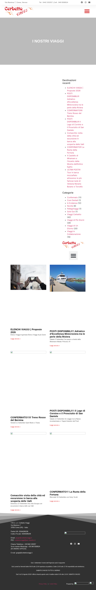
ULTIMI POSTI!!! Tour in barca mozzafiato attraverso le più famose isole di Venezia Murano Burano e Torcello (75, 178)
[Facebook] (82, 2)
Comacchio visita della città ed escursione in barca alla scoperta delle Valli (75, 138)
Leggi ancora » (15, 339)
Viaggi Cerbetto (74, 214)
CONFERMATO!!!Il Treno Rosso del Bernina (74, 113)
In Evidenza (72, 203)
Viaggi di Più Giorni (75, 220)
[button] (87, 11)
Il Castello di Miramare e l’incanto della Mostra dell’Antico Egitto (75, 161)
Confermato (72, 197)
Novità (70, 206)
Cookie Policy (53, 584)
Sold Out (71, 211)
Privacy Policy (43, 584)
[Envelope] (89, 2)
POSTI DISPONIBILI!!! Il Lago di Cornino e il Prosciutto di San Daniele (75, 124)
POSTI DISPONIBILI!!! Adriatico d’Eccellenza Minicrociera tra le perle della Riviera (67, 334)
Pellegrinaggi (73, 209)
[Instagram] (85, 2)
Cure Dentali (72, 200)
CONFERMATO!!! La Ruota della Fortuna (75, 150)
